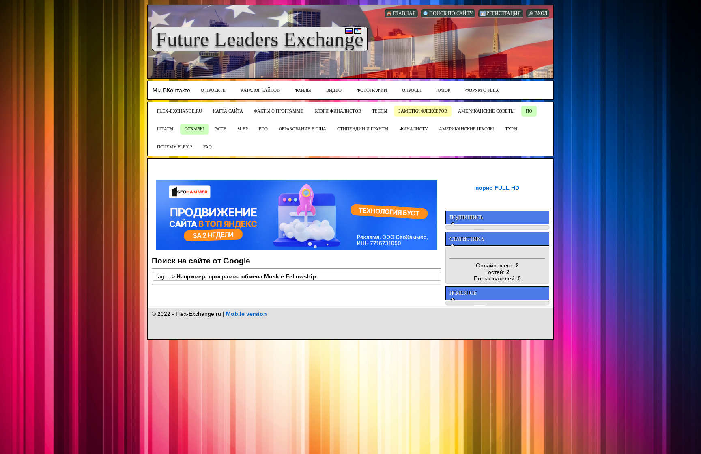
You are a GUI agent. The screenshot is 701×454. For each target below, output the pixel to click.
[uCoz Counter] (497, 252)
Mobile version (246, 314)
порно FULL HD (497, 188)
